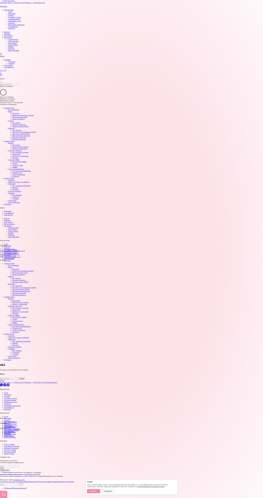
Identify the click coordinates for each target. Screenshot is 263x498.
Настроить (108, 491)
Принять (94, 491)
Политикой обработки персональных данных (151, 486)
